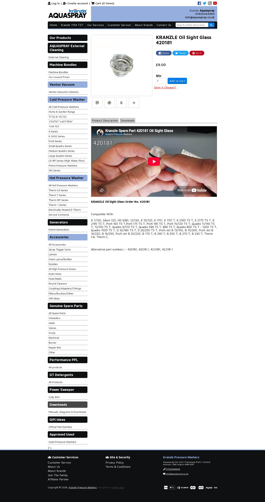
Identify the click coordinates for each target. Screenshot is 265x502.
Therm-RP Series (58, 199)
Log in (56, 3)
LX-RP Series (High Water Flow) (67, 160)
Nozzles (53, 264)
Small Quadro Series (60, 145)
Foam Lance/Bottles (60, 259)
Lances (53, 254)
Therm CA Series (58, 190)
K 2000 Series (57, 136)
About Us (54, 466)
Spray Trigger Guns (60, 249)
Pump (52, 332)
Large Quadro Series (60, 155)
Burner (52, 342)
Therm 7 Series (57, 195)
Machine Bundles (58, 72)
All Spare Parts (57, 313)
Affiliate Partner (58, 479)
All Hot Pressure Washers (63, 185)
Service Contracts (59, 214)
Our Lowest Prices (59, 77)
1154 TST (54, 126)
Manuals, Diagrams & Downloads (67, 411)
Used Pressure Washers (62, 441)
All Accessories (57, 244)
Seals (52, 322)
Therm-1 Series (57, 204)
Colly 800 (54, 397)
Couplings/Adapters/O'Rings (65, 288)
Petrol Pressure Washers (63, 165)
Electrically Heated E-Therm (65, 209)
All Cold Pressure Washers (64, 106)
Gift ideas (54, 298)
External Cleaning (59, 57)
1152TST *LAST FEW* (61, 121)
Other (52, 352)
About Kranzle (144, 25)
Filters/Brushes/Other (61, 293)
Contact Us (164, 25)
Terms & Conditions (118, 466)
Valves (52, 327)
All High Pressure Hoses (62, 268)
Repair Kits (55, 347)
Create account (77, 3)
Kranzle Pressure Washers (83, 487)
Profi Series (55, 141)
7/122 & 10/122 (58, 116)
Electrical (54, 337)
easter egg (118, 487)
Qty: (159, 75)
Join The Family (58, 475)
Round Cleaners (58, 283)
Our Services (95, 25)
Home (53, 25)
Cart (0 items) (104, 3)
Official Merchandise (60, 426)
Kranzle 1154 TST (72, 25)
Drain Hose (55, 273)
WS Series (54, 170)
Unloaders (54, 318)
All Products (55, 382)
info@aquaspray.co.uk (200, 17)
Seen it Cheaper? (165, 87)
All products (55, 367)
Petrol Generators (59, 229)
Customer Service (119, 25)
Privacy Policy (114, 462)
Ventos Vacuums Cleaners (64, 91)
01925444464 (205, 13)
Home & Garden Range (62, 111)
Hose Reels (55, 278)
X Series (53, 131)
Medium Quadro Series (62, 150)
